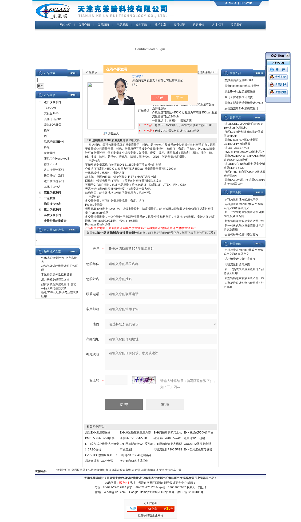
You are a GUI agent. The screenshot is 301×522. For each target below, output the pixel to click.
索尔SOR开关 (52, 124)
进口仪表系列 (52, 102)
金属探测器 (74, 470)
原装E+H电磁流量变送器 (240, 91)
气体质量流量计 (186, 228)
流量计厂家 (59, 470)
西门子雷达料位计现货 (239, 97)
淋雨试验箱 (144, 470)
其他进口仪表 (52, 187)
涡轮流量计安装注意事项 (240, 259)
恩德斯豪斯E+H (54, 141)
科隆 (47, 147)
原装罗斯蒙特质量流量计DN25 (244, 102)
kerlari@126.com (115, 492)
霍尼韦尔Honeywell (56, 158)
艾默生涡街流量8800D (239, 80)
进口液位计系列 (54, 175)
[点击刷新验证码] (144, 380)
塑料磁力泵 (129, 470)
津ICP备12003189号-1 (191, 492)
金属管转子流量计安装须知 (241, 234)
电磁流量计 (154, 228)
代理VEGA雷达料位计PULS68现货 (177, 131)
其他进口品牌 (52, 119)
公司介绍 (84, 24)
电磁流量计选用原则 (237, 264)
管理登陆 (154, 492)
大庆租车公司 (169, 470)
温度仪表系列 (52, 215)
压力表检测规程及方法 (55, 279)
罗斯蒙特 (49, 153)
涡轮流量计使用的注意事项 (241, 199)
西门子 (48, 136)
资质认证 (179, 24)
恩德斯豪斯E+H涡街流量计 (241, 108)
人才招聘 (217, 24)
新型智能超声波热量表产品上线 (244, 221)
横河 (47, 130)
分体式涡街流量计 (153, 478)
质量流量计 (115, 228)
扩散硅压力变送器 (177, 478)
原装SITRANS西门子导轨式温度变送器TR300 (184, 125)
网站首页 (65, 24)
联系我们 (236, 24)
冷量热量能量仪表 (55, 220)
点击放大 (113, 133)
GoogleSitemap (139, 492)
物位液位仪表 (52, 203)
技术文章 (160, 24)
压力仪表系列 (52, 209)
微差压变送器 (197, 478)
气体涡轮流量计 (132, 478)
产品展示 (122, 24)
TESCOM (50, 107)
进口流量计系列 (54, 170)
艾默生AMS (51, 113)
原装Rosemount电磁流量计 (242, 86)
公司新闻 (104, 24)
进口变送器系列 (54, 181)
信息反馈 (198, 24)
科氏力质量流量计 (134, 228)
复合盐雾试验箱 (112, 470)
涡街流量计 (168, 228)
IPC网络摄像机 (92, 470)
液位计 (156, 470)
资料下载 (141, 24)
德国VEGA (50, 164)
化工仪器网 (150, 503)
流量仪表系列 (52, 192)
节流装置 (49, 198)
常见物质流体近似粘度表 (56, 274)
